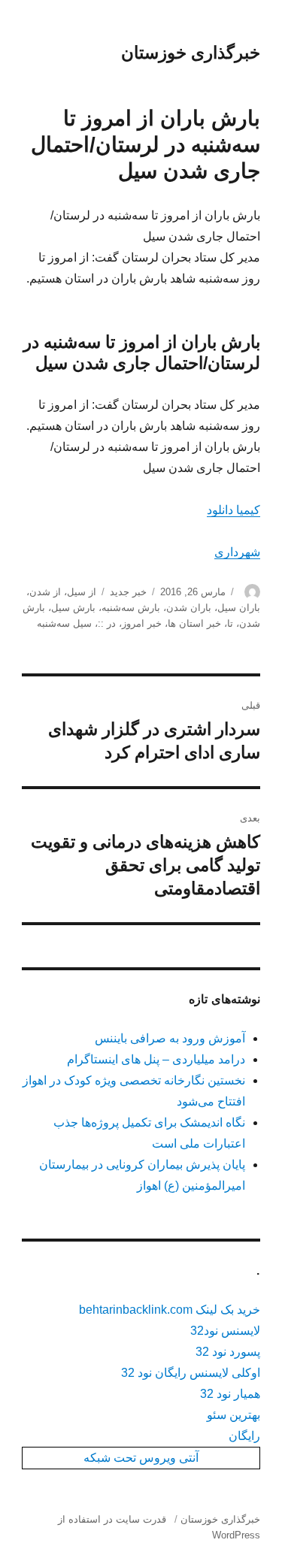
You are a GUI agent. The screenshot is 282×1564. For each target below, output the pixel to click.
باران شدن (188, 607)
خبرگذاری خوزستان (190, 52)
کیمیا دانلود (233, 510)
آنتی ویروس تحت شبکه (141, 1457)
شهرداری (237, 552)
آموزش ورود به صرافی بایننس (170, 1038)
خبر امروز (142, 623)
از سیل (81, 591)
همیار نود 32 (230, 1393)
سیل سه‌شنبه (64, 623)
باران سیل (238, 607)
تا (230, 623)
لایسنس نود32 (225, 1330)
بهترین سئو (233, 1414)
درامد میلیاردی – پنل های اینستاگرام (156, 1059)
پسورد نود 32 (228, 1351)
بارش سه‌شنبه (131, 607)
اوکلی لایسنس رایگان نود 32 (190, 1372)
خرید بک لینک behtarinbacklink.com (169, 1309)
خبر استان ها (194, 623)
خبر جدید (128, 591)
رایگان (244, 1435)
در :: (107, 623)
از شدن (45, 591)
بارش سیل (73, 607)
